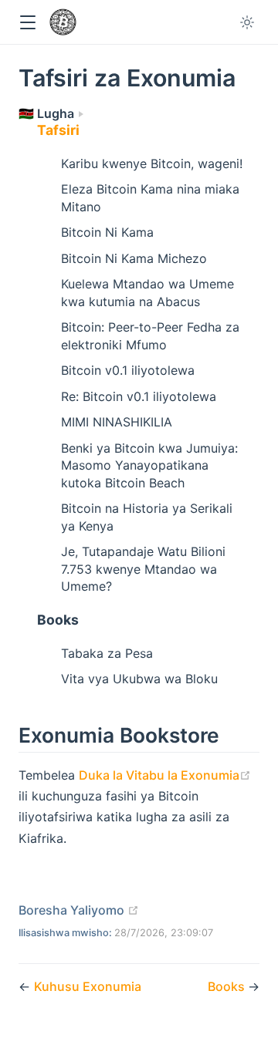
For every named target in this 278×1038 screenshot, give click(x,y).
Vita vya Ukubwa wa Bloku (139, 678)
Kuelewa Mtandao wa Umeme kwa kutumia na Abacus (147, 292)
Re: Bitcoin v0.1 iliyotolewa (138, 396)
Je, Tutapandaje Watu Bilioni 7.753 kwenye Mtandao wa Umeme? (143, 569)
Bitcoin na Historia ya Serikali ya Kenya (146, 516)
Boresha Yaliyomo (79, 910)
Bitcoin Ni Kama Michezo (134, 258)
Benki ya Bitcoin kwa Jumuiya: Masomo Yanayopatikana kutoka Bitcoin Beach (149, 465)
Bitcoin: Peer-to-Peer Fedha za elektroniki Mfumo (150, 335)
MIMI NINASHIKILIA (116, 422)
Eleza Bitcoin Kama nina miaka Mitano (150, 197)
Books (58, 620)
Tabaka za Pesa (107, 653)
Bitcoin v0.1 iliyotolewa (128, 370)
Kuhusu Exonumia (87, 986)
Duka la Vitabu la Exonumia (165, 775)
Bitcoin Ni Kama (107, 232)
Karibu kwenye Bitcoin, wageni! (151, 163)
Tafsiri (58, 130)
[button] (27, 23)
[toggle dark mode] (247, 22)
